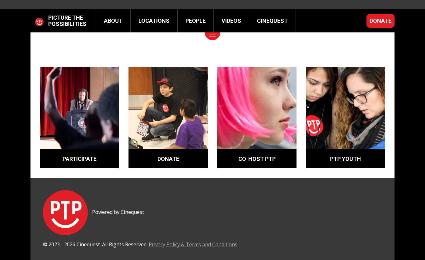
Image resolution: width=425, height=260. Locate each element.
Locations (154, 20)
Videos (231, 20)
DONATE (168, 159)
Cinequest (272, 20)
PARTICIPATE (79, 159)
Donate (380, 20)
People (195, 20)
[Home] (39, 21)
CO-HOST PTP (257, 159)
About (113, 20)
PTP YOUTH (345, 159)
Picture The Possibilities (67, 20)
